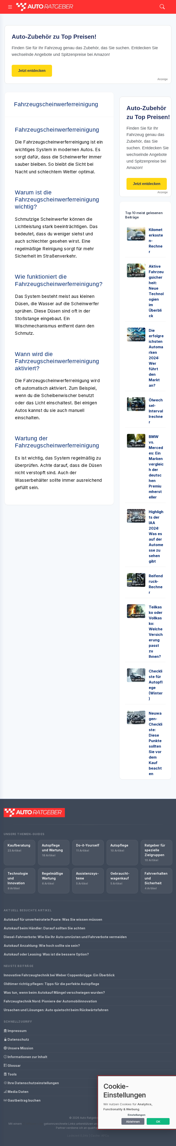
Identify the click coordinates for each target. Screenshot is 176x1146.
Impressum (17, 1031)
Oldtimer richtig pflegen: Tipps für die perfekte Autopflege (51, 984)
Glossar (14, 1065)
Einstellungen (136, 1114)
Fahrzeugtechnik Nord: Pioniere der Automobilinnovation (50, 1001)
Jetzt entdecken (32, 71)
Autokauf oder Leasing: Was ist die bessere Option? (46, 954)
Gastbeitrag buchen (24, 1100)
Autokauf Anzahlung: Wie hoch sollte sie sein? (42, 945)
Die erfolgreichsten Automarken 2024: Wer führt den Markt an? (156, 358)
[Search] (162, 7)
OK (158, 1121)
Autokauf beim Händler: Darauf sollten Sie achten (44, 928)
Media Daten (17, 1092)
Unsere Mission (20, 1048)
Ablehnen (133, 1121)
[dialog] (137, 1102)
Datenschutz (18, 1039)
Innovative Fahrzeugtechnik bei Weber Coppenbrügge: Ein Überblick (59, 975)
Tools (12, 1074)
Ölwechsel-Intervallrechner (156, 411)
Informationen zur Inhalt (27, 1057)
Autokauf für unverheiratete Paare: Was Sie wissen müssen (53, 919)
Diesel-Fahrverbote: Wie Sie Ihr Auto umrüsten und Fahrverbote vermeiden (65, 937)
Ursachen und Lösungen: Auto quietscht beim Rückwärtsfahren (56, 1010)
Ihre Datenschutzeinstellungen (33, 1083)
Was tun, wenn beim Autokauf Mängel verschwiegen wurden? (54, 992)
